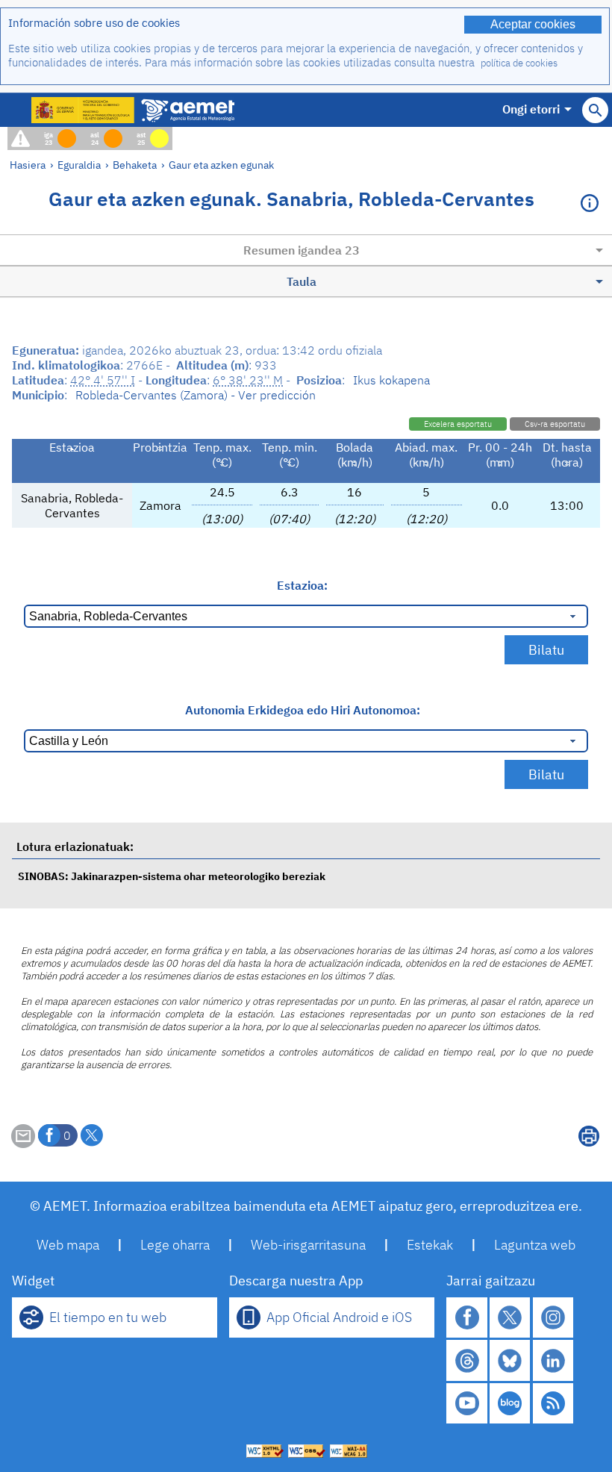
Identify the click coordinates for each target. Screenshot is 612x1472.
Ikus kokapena (391, 379)
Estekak (430, 1244)
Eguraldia (79, 165)
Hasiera (28, 165)
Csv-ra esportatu (555, 424)
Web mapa (68, 1244)
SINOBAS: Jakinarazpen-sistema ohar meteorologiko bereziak (171, 876)
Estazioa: (302, 585)
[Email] (23, 1143)
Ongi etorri (531, 109)
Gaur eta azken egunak (221, 165)
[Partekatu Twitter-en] (92, 1135)
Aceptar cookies (532, 24)
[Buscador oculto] (595, 110)
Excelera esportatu (458, 424)
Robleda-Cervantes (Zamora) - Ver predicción (195, 394)
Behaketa (135, 165)
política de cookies (519, 63)
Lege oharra (175, 1244)
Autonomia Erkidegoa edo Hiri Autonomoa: (302, 709)
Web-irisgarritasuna (308, 1244)
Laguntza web (534, 1244)
